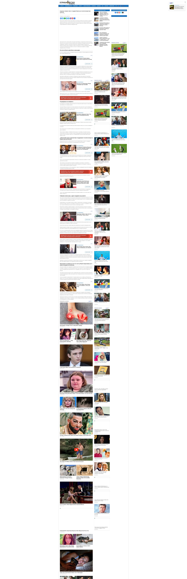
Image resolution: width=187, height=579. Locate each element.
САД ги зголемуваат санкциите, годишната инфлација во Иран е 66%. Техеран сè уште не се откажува (104, 14)
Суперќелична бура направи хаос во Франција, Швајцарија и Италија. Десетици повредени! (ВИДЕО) (104, 44)
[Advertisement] (119, 24)
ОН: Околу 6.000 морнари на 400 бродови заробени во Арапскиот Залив (104, 28)
